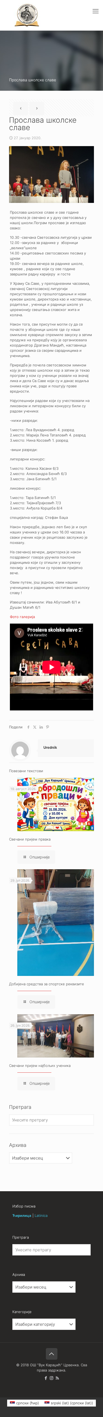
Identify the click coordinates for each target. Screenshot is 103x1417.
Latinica (41, 1215)
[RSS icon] (57, 1378)
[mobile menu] (95, 11)
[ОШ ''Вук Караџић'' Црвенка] (27, 15)
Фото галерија (22, 616)
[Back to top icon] (51, 1354)
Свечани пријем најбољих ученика (40, 1065)
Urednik (50, 747)
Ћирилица (21, 1215)
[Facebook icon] (46, 1378)
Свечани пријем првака (30, 839)
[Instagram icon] (51, 1378)
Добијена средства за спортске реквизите (46, 984)
